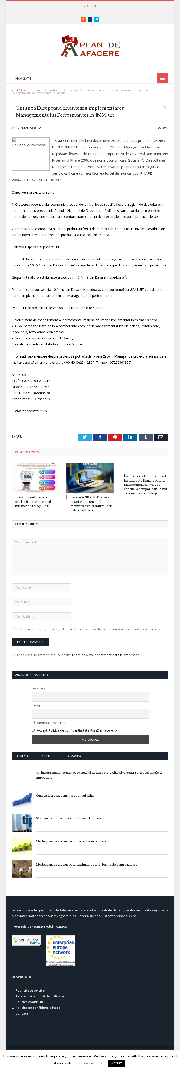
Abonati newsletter (51, 723)
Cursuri (163, 127)
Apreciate (24, 756)
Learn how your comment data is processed (105, 655)
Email (36, 706)
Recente (47, 756)
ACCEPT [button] (116, 1063)
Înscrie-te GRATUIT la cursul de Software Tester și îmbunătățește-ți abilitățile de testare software (91, 503)
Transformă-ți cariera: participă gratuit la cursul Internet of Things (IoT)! (89, 11)
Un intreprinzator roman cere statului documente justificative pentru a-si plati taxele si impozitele (99, 775)
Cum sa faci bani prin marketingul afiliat (65, 795)
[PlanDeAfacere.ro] (90, 44)
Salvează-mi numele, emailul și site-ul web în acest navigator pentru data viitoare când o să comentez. (89, 629)
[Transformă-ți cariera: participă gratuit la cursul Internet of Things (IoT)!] (35, 478)
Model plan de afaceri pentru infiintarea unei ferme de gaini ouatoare (86, 864)
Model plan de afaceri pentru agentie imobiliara (71, 841)
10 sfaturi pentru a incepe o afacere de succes (69, 818)
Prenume (38, 689)
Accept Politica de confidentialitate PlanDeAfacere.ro (77, 730)
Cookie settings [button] (89, 1063)
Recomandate (73, 756)
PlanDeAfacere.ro (28, 127)
